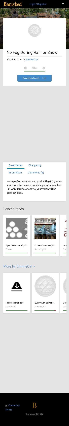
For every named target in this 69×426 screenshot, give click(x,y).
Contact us (14, 405)
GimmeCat (32, 59)
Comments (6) (36, 172)
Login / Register (38, 4)
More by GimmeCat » (19, 266)
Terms (8, 409)
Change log (34, 165)
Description (15, 165)
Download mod (34, 78)
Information (15, 172)
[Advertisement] (34, 123)
